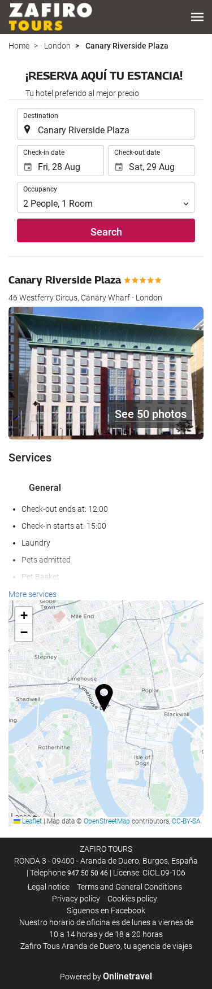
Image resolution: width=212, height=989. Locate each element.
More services (32, 594)
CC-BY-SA (186, 821)
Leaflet (31, 821)
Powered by (106, 976)
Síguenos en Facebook (106, 910)
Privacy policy (76, 898)
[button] (197, 17)
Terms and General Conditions (129, 886)
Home (18, 45)
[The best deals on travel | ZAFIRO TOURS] (50, 17)
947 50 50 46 (87, 873)
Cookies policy (132, 898)
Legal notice (49, 886)
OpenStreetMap (107, 821)
